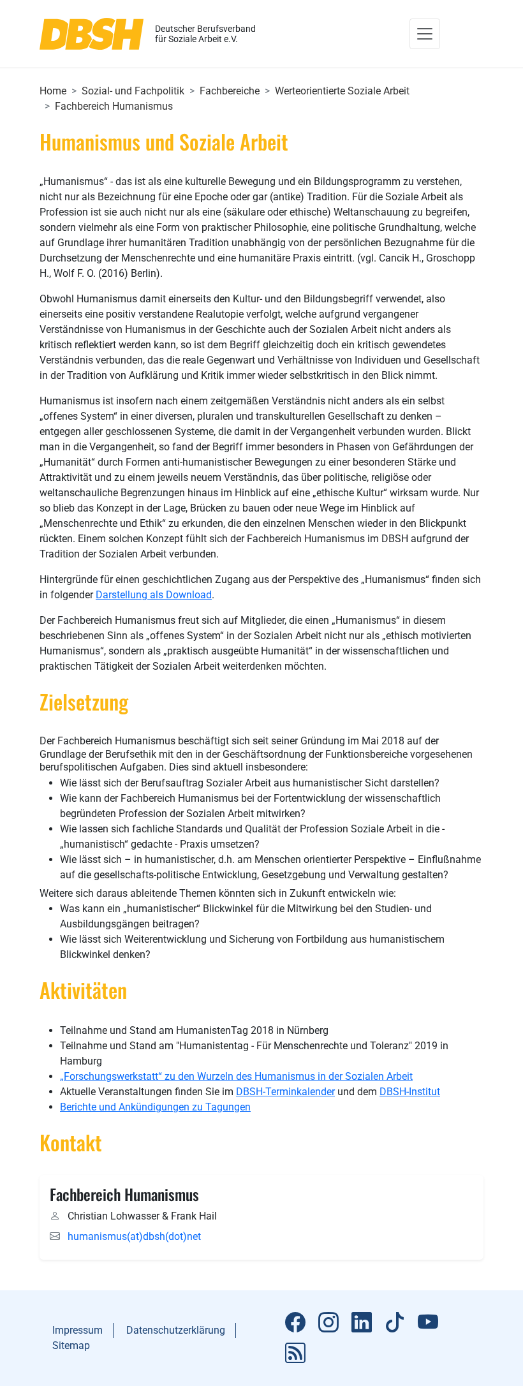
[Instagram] (328, 1323)
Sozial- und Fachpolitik (133, 91)
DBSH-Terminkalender (285, 1092)
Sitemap (71, 1345)
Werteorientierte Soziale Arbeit (342, 91)
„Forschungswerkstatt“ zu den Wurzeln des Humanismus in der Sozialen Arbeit (236, 1076)
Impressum (77, 1330)
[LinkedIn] (361, 1323)
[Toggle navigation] (424, 33)
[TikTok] (395, 1323)
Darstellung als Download (154, 595)
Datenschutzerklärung (175, 1330)
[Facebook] (295, 1323)
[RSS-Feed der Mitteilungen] (295, 1353)
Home (53, 91)
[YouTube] (428, 1323)
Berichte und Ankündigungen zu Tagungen (155, 1107)
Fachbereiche (230, 91)
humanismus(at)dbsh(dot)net (134, 1236)
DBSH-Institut (409, 1092)
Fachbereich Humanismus (114, 106)
